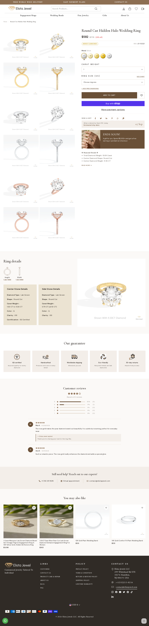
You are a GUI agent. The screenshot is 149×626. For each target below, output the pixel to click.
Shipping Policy (82, 580)
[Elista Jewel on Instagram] (112, 592)
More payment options (113, 109)
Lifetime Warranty (84, 584)
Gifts (105, 15)
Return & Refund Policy (86, 576)
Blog (42, 584)
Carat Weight (91, 64)
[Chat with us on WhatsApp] (5, 622)
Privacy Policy (82, 569)
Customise (45, 569)
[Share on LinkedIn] (106, 118)
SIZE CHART (141, 76)
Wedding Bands (57, 15)
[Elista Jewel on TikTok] (132, 592)
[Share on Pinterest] (112, 118)
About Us (125, 15)
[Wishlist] (136, 8)
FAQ (41, 587)
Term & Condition (84, 573)
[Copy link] (123, 118)
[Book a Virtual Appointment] (143, 8)
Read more (86, 165)
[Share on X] (101, 118)
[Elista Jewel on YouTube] (120, 592)
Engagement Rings (28, 15)
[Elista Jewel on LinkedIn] (112, 596)
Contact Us (45, 573)
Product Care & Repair (50, 576)
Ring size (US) (91, 76)
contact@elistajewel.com (126, 587)
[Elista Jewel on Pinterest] (128, 592)
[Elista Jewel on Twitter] (124, 592)
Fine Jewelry (83, 15)
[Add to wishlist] (142, 95)
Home (5, 21)
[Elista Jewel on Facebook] (116, 592)
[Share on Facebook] (95, 118)
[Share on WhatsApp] (117, 118)
